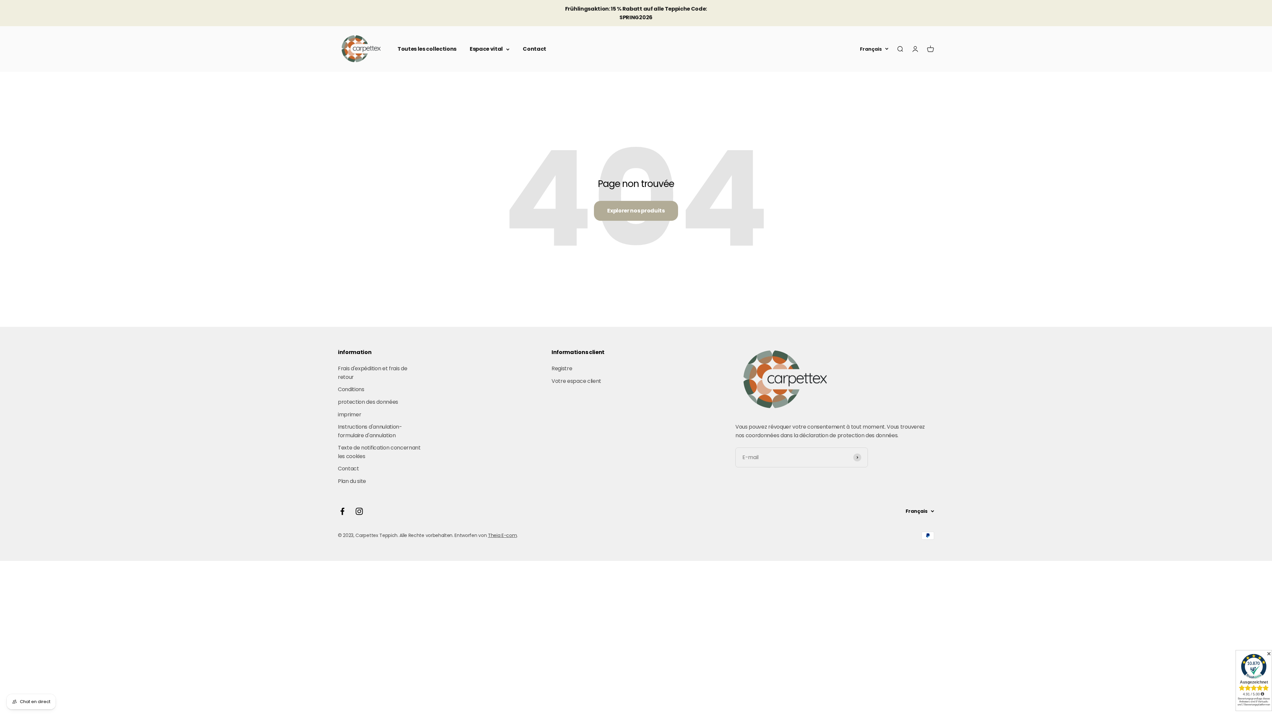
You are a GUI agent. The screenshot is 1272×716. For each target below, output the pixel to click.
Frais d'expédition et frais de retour (372, 373)
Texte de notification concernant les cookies (379, 452)
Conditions (351, 389)
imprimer (349, 414)
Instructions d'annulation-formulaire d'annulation (370, 431)
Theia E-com (502, 535)
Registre (562, 368)
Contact (534, 49)
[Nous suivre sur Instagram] (359, 511)
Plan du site (352, 481)
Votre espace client (576, 381)
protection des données (368, 402)
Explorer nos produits (635, 210)
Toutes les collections (427, 49)
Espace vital (486, 49)
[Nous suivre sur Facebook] (342, 511)
